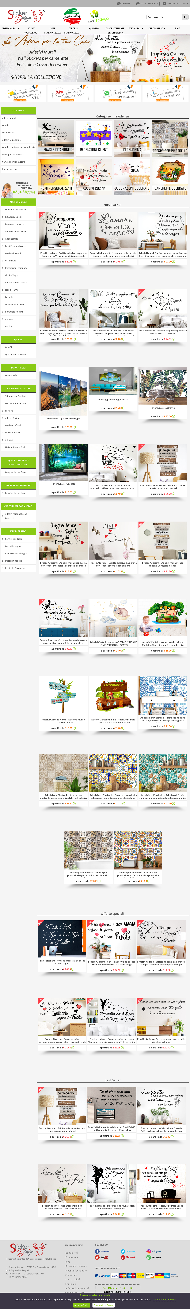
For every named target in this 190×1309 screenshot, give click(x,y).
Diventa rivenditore (76, 1270)
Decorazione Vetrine (15, 403)
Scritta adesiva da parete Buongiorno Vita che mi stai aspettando (64, 254)
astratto (170, 407)
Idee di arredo (156, 28)
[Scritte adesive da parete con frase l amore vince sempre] (113, 559)
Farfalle (9, 297)
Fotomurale (11, 375)
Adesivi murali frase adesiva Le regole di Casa (166, 564)
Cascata (70, 483)
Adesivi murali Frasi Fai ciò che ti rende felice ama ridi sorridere (113, 1128)
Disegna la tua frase (15, 472)
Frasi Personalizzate (15, 246)
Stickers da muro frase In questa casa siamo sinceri (167, 487)
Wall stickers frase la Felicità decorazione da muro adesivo (161, 1129)
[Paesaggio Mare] (113, 394)
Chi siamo (70, 1284)
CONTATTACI (126, 4)
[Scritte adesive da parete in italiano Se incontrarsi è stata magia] (111, 957)
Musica (8, 326)
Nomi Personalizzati (15, 209)
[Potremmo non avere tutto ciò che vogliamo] (161, 1035)
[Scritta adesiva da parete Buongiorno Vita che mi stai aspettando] (63, 249)
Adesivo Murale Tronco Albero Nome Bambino (115, 721)
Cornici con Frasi (13, 539)
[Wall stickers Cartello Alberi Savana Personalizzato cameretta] (162, 617)
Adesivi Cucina (12, 418)
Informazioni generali (77, 1288)
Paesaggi (103, 399)
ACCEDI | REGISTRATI (149, 4)
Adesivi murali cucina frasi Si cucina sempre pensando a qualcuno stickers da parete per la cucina (163, 256)
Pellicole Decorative (15, 568)
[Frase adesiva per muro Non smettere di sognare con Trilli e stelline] (111, 1035)
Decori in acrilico (13, 561)
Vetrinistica (10, 260)
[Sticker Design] (27, 17)
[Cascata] (63, 480)
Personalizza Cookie (104, 1305)
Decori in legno (13, 546)
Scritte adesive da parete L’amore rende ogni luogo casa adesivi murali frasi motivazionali (114, 256)
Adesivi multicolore (30, 30)
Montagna (52, 418)
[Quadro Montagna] (63, 414)
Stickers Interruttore (15, 231)
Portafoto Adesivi (14, 311)
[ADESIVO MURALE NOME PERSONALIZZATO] (113, 618)
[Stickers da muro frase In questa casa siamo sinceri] (162, 481)
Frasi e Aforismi (12, 432)
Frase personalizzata (13, 154)
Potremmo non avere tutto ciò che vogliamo (168, 1040)
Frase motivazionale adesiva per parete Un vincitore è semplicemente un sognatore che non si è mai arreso (113, 334)
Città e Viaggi (11, 275)
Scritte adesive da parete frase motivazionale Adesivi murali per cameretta (64, 643)
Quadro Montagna (70, 418)
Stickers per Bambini (15, 396)
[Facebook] (102, 1253)
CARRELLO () (172, 4)
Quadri (93, 28)
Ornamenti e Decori (15, 304)
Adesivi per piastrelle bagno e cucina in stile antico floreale (88, 875)
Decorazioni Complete (16, 268)
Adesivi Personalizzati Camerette (16, 516)
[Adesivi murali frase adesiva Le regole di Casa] (162, 559)
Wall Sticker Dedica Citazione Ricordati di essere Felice (62, 1207)
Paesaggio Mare (119, 399)
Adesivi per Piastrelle (152, 717)
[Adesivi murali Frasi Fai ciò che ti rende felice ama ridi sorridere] (111, 1123)
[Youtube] (102, 1258)
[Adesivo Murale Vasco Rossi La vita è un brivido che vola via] (161, 1201)
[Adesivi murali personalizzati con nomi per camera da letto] (113, 481)
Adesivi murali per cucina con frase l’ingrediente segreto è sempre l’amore (64, 565)
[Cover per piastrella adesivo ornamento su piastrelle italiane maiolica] (113, 791)
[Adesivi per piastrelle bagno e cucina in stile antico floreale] (88, 868)
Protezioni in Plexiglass (17, 553)
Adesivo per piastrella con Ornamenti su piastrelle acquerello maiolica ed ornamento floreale (138, 875)
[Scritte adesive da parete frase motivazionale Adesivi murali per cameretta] (63, 636)
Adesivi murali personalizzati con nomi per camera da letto (113, 487)
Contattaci (71, 1275)
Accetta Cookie (81, 1305)
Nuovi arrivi (112, 205)
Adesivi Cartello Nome (102, 642)
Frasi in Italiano (48, 253)
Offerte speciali (112, 914)
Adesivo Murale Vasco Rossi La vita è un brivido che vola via (162, 1207)
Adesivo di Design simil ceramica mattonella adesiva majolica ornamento (162, 798)
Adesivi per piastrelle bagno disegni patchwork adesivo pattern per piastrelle (63, 798)
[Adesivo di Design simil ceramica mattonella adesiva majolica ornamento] (162, 791)
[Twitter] (128, 1253)
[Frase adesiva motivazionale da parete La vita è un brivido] (62, 1035)
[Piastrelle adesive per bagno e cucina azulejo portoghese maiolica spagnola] (162, 713)
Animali (9, 319)
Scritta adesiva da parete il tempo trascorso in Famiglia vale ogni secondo (163, 964)
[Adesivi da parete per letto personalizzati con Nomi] (162, 326)
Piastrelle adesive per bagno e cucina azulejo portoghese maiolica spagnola (163, 720)
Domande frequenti (76, 1266)
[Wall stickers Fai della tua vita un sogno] (62, 956)
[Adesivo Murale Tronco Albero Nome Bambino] (113, 695)
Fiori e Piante (11, 290)
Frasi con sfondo (13, 425)
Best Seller (112, 1080)
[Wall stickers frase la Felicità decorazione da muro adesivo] (161, 1124)
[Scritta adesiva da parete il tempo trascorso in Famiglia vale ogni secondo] (161, 957)
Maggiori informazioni (164, 1299)
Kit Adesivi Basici (13, 217)
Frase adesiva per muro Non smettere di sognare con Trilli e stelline (111, 1040)
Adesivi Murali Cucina (16, 282)
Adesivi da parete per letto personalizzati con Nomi (168, 332)
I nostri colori (72, 1279)
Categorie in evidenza (112, 116)
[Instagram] (153, 1253)
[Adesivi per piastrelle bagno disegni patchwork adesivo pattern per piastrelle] (63, 791)
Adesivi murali (10, 28)
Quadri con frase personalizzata (18, 147)
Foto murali (134, 28)
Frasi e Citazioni (13, 253)
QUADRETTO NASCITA (15, 354)
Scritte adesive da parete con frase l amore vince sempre (116, 564)
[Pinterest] (128, 1258)
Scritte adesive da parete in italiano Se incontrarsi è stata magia (113, 963)
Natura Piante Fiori (15, 447)
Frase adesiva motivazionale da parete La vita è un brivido (62, 1040)
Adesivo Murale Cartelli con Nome (70, 721)
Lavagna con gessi (14, 224)
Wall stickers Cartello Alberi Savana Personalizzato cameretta (163, 645)
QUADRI (9, 347)
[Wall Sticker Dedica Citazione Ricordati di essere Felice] (62, 1201)
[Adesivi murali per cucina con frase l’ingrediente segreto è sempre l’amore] (63, 559)
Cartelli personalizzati (72, 30)
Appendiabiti (11, 238)
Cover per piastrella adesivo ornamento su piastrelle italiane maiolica (114, 798)
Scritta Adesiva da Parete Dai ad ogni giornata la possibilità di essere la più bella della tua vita (63, 333)
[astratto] (162, 404)
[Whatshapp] (153, 1258)
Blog (67, 1261)
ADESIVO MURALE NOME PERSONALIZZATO (118, 643)
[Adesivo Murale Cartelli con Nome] (63, 695)
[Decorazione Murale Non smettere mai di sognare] (111, 1201)
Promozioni (71, 1257)
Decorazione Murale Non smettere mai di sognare (116, 1207)
